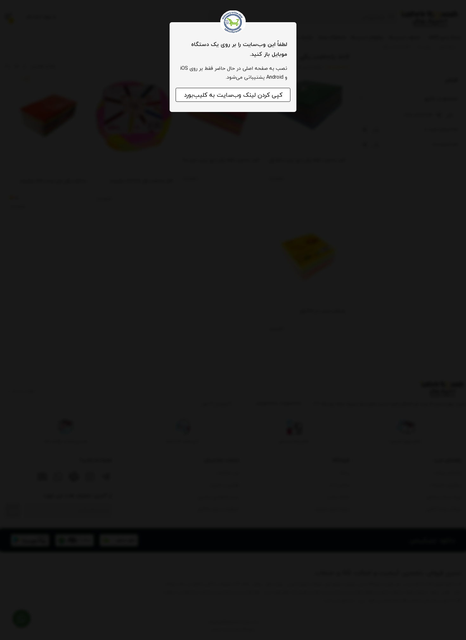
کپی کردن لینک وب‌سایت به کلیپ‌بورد (233, 95)
